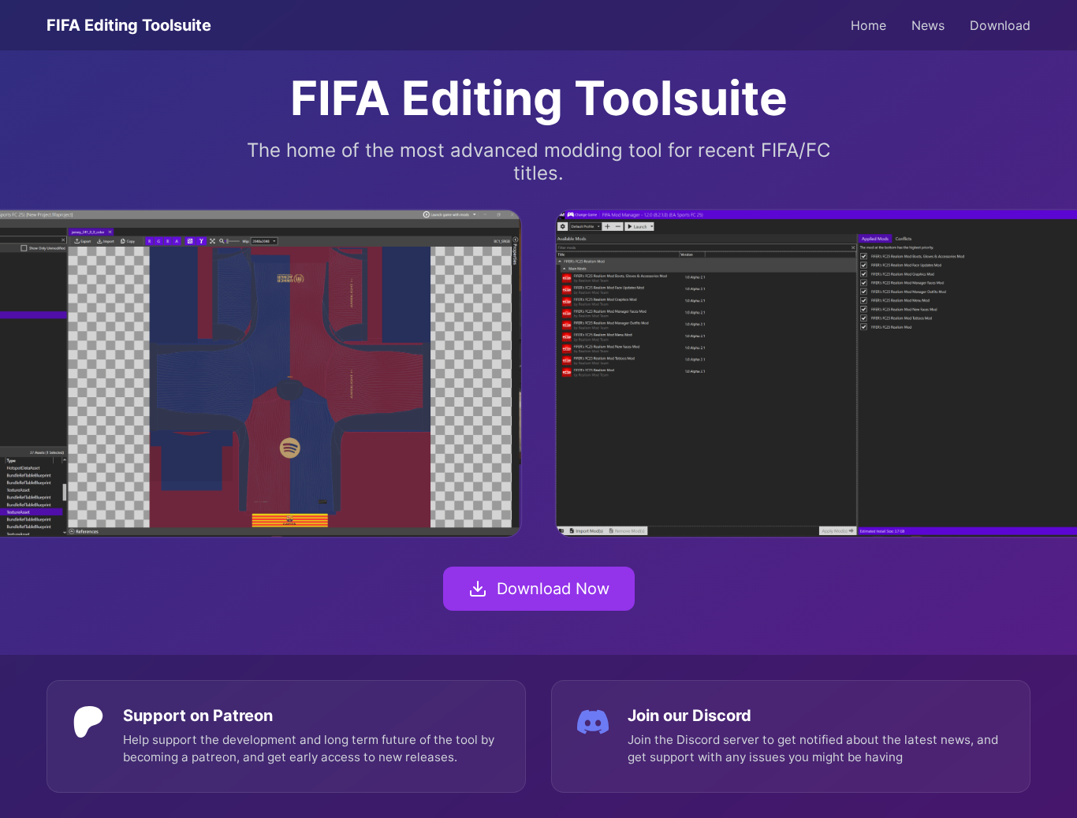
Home (868, 25)
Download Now (553, 588)
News (928, 25)
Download (1000, 25)
